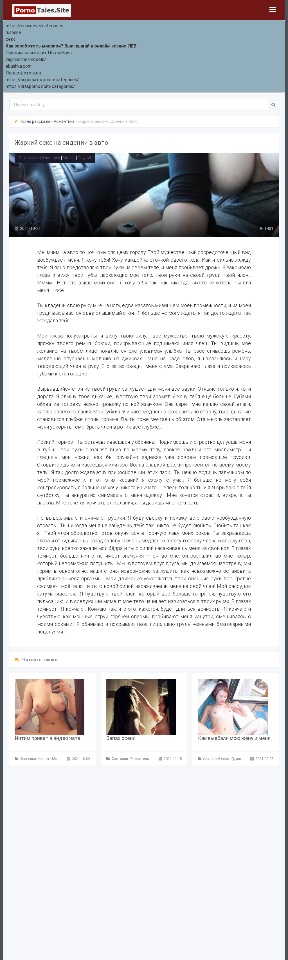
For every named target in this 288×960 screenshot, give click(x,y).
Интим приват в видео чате (47, 738)
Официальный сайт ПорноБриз (39, 52)
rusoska (13, 32)
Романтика (29, 158)
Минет (69, 158)
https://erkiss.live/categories (34, 25)
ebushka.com (19, 66)
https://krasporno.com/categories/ (40, 86)
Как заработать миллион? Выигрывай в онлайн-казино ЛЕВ (71, 46)
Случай (84, 158)
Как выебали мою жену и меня (234, 738)
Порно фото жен (23, 73)
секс (11, 39)
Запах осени (121, 738)
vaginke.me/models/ (26, 59)
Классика (51, 158)
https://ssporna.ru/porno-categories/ (42, 79)
